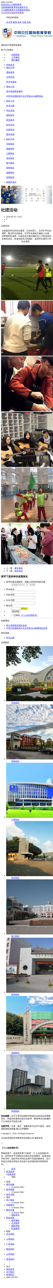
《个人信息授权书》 (29, 615)
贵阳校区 (10, 177)
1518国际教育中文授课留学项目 (15, 10)
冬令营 (9, 22)
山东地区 (10, 1254)
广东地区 (10, 1244)
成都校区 (10, 172)
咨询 (25, 625)
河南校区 (10, 144)
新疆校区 (10, 168)
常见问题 (10, 106)
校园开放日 (11, 182)
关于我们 (10, 1272)
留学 (19, 22)
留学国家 (10, 1189)
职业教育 (15, 1228)
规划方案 (10, 1210)
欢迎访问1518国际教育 (11, 4)
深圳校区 (10, 158)
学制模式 (10, 1205)
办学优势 (10, 77)
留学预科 (15, 1220)
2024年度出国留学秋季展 (12, 13)
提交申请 (15, 611)
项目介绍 (10, 67)
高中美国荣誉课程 (14, 91)
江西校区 (10, 153)
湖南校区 (10, 149)
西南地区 (10, 1249)
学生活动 (10, 110)
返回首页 (10, 1269)
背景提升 (10, 120)
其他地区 (10, 1259)
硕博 (15, 22)
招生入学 (10, 101)
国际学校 (15, 1226)
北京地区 (10, 1234)
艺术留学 (15, 1223)
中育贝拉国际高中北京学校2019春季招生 (24, 96)
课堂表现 (10, 134)
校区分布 (10, 139)
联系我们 (10, 1275)
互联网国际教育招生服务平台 (14, 7)
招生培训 (10, 1218)
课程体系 (10, 72)
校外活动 (10, 125)
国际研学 (10, 115)
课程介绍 (10, 87)
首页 (29, 22)
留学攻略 (10, 1184)
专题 (24, 22)
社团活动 (10, 130)
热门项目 (10, 1200)
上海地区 (10, 1239)
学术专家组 (11, 82)
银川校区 (10, 163)
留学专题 (10, 1194)
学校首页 (10, 65)
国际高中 (15, 1215)
